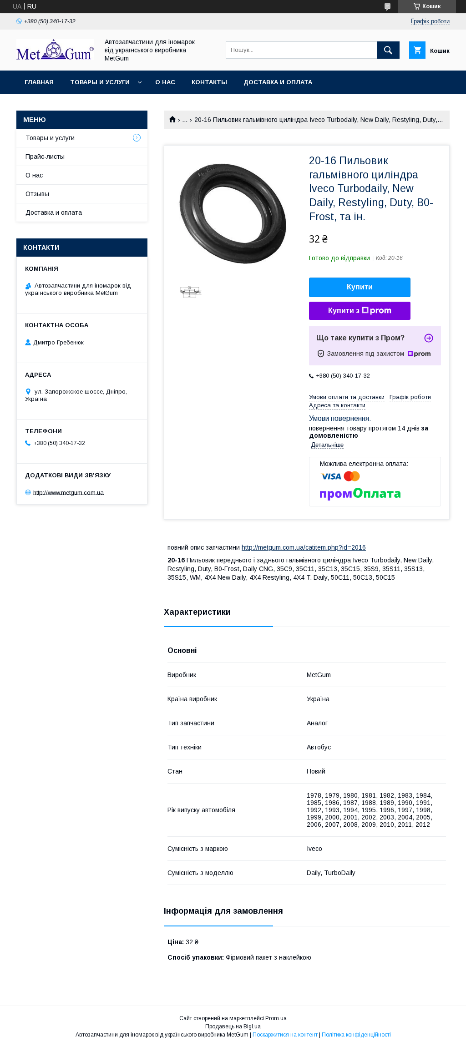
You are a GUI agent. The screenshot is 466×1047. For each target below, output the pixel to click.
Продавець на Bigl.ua (233, 1026)
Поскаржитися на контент (285, 1035)
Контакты (209, 82)
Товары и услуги (100, 82)
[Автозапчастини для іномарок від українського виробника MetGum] (55, 57)
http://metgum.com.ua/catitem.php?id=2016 (304, 547)
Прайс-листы (45, 156)
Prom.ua (276, 1018)
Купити (360, 287)
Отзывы (37, 193)
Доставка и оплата (277, 82)
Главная (39, 82)
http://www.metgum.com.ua (68, 492)
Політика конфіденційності (356, 1035)
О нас (165, 82)
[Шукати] (388, 50)
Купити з (344, 310)
